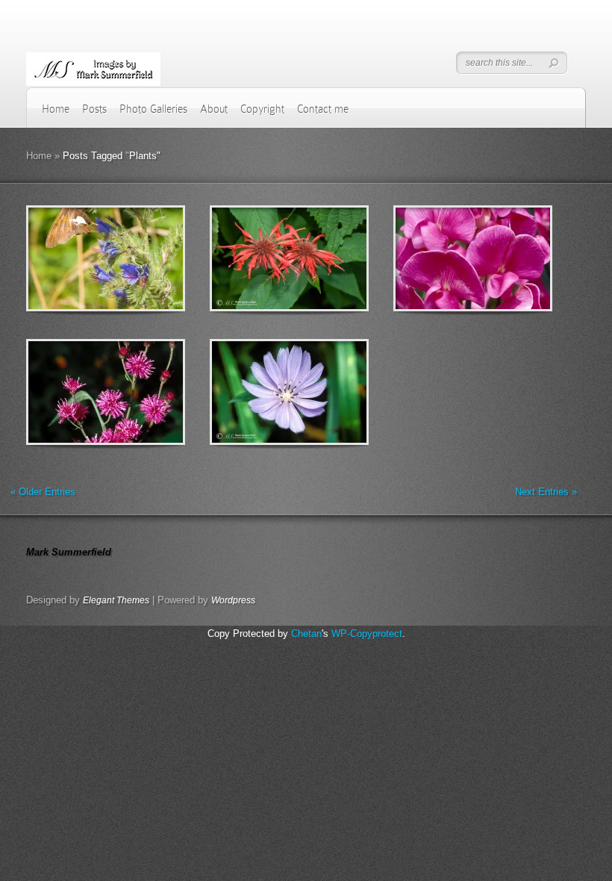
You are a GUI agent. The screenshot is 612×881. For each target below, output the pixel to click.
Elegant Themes (116, 600)
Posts (94, 109)
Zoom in (72, 258)
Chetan (306, 633)
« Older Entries (42, 491)
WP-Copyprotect (366, 633)
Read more (144, 258)
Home (55, 109)
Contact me (323, 109)
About (214, 109)
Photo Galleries (153, 109)
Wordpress (233, 600)
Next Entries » (546, 491)
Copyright (262, 109)
